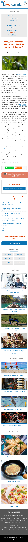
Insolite (12, 23)
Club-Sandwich (21, 529)
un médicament (22, 74)
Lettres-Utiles (12, 527)
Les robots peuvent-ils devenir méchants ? (11, 214)
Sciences (12, 32)
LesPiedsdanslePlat (18, 532)
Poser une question (17, 522)
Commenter (10, 167)
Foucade (19, 263)
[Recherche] (25, 2)
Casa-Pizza (8, 532)
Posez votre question (14, 243)
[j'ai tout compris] (14, 4)
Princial (5, 527)
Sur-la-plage (12, 529)
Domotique (7, 254)
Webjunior (4, 529)
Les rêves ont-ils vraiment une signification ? (11, 209)
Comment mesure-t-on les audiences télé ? (13, 230)
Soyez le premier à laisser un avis (14, 189)
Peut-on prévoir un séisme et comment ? (11, 224)
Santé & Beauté (12, 30)
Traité (19, 258)
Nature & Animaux (12, 28)
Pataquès (7, 258)
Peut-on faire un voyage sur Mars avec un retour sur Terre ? (14, 204)
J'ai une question (14, 11)
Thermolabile (7, 263)
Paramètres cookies (14, 520)
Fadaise (19, 254)
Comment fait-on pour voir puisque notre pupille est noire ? (13, 219)
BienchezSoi (21, 527)
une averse (23, 104)
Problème (19, 167)
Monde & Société (12, 25)
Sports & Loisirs (12, 35)
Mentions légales (5, 518)
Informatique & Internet (13, 19)
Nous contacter (16, 518)
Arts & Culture (12, 16)
